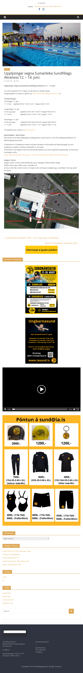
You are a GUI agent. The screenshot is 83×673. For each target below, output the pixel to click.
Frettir (7, 69)
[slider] (39, 409)
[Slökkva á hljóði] (74, 409)
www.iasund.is (30, 130)
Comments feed (8, 600)
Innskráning (6, 593)
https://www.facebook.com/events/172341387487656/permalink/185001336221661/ (36, 155)
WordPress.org (7, 603)
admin (17, 81)
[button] (41, 389)
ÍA (3, 580)
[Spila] (5, 409)
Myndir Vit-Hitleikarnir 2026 (11, 565)
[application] (41, 389)
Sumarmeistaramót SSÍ (10, 558)
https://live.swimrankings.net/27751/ (46, 93)
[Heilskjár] (78, 409)
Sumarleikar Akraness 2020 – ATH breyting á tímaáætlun (31, 238)
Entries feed (6, 596)
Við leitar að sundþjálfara (11, 554)
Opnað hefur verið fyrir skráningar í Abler (16, 551)
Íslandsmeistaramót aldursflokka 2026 (48, 7)
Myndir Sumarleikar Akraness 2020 (62, 243)
